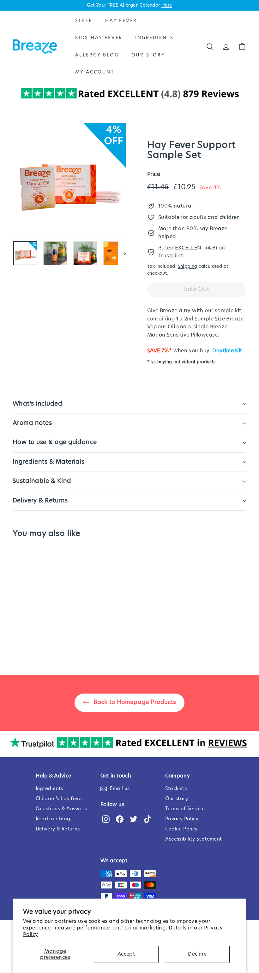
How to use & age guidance (55, 442)
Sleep (84, 21)
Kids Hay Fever (99, 38)
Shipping (187, 266)
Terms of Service (185, 808)
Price (153, 174)
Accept (126, 954)
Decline (197, 954)
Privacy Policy (182, 819)
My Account (94, 72)
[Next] (122, 253)
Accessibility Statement (193, 839)
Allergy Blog (97, 55)
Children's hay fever (60, 798)
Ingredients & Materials (49, 462)
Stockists (176, 788)
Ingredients (154, 38)
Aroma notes (32, 423)
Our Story (148, 55)
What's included (37, 404)
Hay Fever (121, 21)
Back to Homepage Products (134, 702)
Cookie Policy (181, 829)
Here (166, 5)
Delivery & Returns (40, 501)
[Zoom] (69, 179)
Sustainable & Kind (42, 481)
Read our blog (53, 819)
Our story (176, 798)
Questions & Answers (61, 808)
